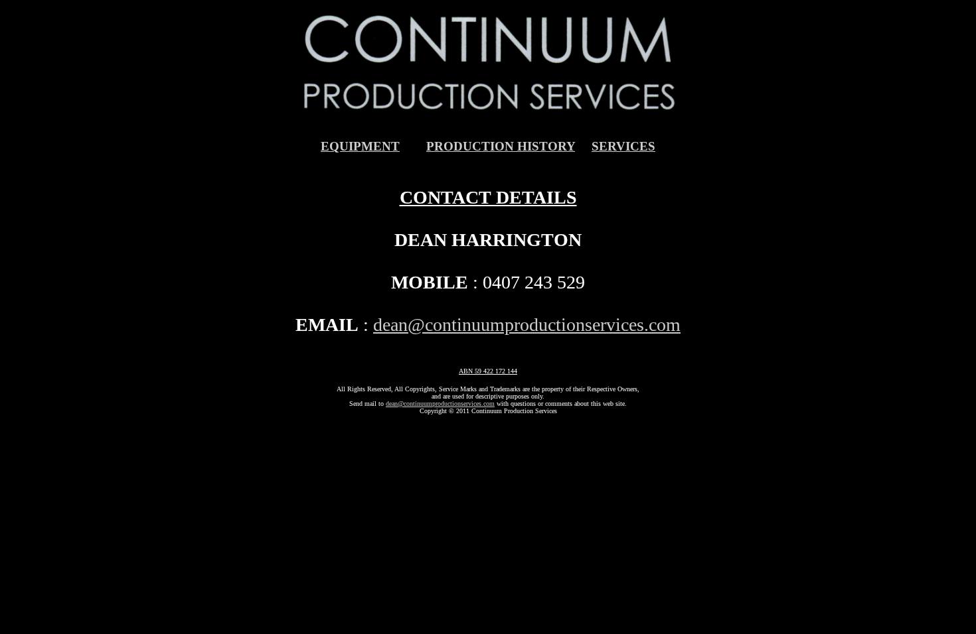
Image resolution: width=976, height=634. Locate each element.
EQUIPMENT (360, 146)
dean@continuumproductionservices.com (527, 324)
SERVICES (623, 146)
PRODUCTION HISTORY (500, 146)
